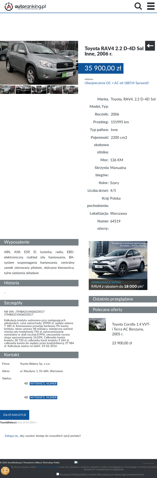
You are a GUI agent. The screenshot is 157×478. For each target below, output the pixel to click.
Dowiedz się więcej (47, 467)
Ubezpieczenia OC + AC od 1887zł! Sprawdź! (117, 83)
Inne (114, 130)
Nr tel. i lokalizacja (40, 96)
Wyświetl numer (43, 383)
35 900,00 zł (103, 68)
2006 (115, 114)
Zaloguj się (11, 436)
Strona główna (25, 7)
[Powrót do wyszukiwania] (150, 46)
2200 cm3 (119, 138)
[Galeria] (7, 93)
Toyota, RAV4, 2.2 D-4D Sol (133, 99)
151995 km (120, 122)
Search (138, 6)
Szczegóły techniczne (14, 96)
